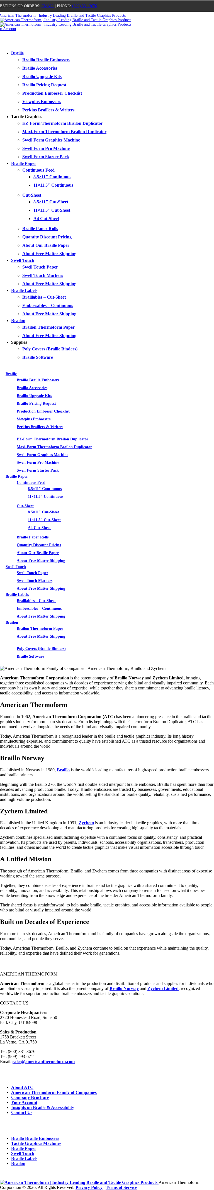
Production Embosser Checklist (52, 93)
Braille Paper (23, 163)
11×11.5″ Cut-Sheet (51, 210)
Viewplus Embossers (41, 101)
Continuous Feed (38, 170)
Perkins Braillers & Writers (48, 110)
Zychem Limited (163, 988)
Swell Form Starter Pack (45, 156)
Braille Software (37, 357)
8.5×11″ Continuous (52, 176)
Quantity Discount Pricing (47, 237)
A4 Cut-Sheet (46, 218)
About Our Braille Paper (45, 245)
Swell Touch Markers (42, 275)
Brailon (18, 320)
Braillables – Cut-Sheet (44, 297)
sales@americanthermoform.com (44, 1061)
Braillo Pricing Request (44, 84)
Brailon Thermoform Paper (48, 327)
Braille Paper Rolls (40, 228)
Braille (17, 53)
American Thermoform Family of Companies (54, 1092)
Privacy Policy (89, 1187)
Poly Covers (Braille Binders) (49, 349)
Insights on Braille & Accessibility (42, 1107)
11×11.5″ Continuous (53, 185)
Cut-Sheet (31, 195)
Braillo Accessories (39, 68)
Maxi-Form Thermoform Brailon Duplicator (64, 131)
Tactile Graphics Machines (36, 1143)
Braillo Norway (124, 988)
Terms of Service (121, 1187)
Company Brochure (30, 1097)
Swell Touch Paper (40, 267)
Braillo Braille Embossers (46, 59)
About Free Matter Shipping (49, 253)
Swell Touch (22, 260)
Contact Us (21, 1112)
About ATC (22, 1087)
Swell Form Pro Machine (46, 148)
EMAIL (48, 6)
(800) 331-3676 (84, 6)
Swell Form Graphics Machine (51, 140)
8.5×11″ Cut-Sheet (50, 201)
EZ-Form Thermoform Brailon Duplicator (62, 123)
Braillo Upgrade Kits (42, 76)
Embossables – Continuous (47, 305)
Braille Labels (24, 290)
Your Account (24, 1102)
